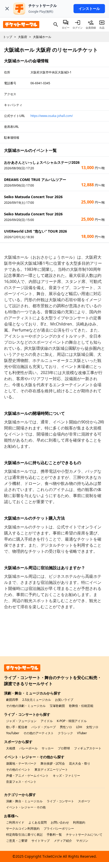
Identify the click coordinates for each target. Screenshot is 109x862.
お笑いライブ (64, 699)
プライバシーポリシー (59, 828)
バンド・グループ (43, 727)
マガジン (82, 840)
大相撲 (10, 748)
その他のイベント (18, 769)
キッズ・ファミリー (66, 775)
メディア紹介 (63, 840)
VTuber (82, 733)
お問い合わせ (60, 822)
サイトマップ (40, 840)
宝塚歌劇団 (57, 706)
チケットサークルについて (84, 834)
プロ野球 (64, 748)
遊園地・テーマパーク (21, 763)
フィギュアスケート (87, 748)
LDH (79, 727)
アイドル (47, 721)
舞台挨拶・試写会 (53, 763)
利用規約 (79, 822)
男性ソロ (66, 727)
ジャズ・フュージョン (21, 721)
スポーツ (84, 801)
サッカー (48, 748)
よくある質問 (37, 822)
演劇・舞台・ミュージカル (24, 801)
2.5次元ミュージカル (36, 699)
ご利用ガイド (15, 822)
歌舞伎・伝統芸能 (81, 706)
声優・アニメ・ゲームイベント (27, 775)
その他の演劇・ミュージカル (26, 706)
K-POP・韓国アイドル (72, 721)
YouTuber (12, 733)
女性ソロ (92, 727)
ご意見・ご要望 (16, 840)
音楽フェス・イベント (21, 781)
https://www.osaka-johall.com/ (51, 116)
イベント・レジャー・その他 (26, 807)
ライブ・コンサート (60, 801)
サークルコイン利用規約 (23, 828)
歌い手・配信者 (16, 727)
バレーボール (28, 748)
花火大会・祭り (79, 763)
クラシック (65, 733)
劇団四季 (12, 699)
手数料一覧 (54, 834)
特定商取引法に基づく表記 (24, 834)
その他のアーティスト (38, 733)
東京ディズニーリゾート (51, 769)
